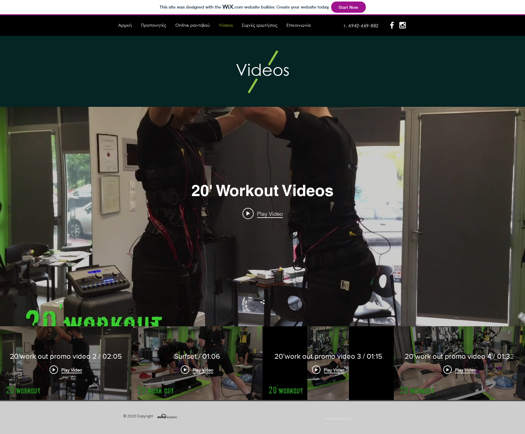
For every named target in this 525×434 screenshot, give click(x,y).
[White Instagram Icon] (402, 25)
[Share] (262, 302)
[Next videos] (517, 363)
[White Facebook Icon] (391, 25)
